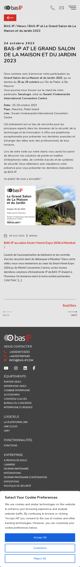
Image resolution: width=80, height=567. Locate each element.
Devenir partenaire (16, 468)
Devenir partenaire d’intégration (25, 477)
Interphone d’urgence (18, 407)
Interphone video (15, 386)
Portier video (12, 381)
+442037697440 (19, 356)
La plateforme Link (16, 422)
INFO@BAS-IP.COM (21, 360)
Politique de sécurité (17, 485)
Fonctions (10, 445)
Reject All (40, 558)
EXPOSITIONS (11, 481)
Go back (10, 17)
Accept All (40, 537)
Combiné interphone (17, 390)
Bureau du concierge (18, 403)
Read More (69, 305)
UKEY (7, 430)
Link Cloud (10, 426)
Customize (40, 548)
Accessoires (12, 394)
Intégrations (12, 473)
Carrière (9, 464)
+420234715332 (19, 352)
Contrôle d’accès (15, 399)
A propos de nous (15, 460)
